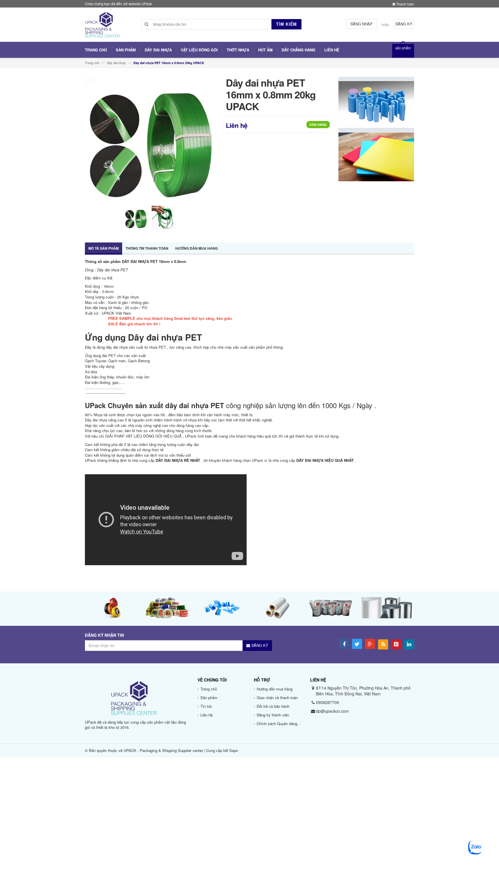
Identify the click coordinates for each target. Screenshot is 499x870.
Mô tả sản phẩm (103, 248)
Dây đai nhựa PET (113, 269)
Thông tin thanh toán (147, 248)
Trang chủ (208, 689)
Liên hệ (206, 715)
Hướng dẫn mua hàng (196, 248)
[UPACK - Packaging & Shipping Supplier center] (102, 27)
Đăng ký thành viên (273, 715)
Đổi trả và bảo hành (273, 706)
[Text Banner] (376, 156)
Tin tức (206, 706)
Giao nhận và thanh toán (277, 697)
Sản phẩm (208, 697)
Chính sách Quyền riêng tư (279, 723)
